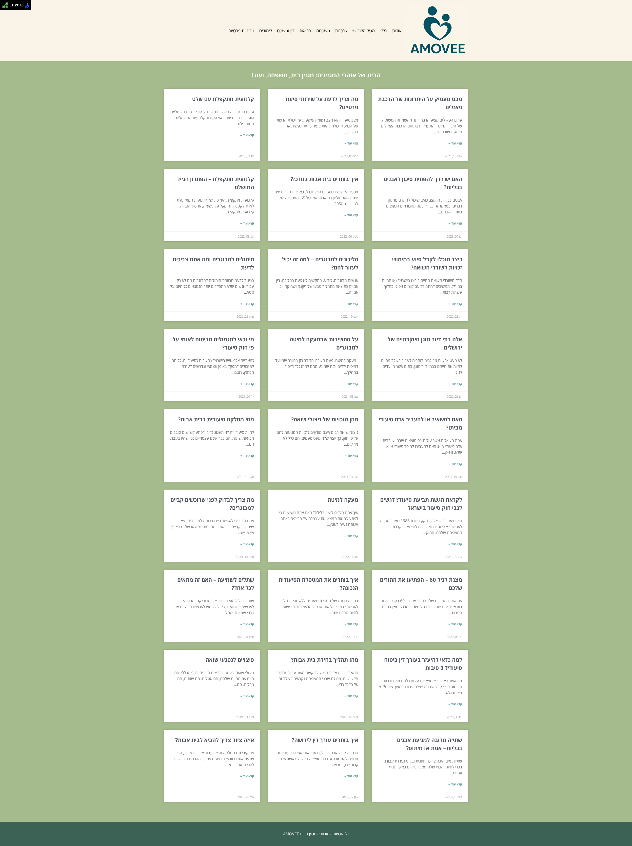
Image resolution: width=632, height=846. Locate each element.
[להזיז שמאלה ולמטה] (3, 6)
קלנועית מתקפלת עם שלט (223, 99)
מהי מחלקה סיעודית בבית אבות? (216, 419)
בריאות (305, 31)
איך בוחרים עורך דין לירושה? (325, 739)
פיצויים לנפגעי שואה (230, 659)
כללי (383, 31)
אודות (396, 31)
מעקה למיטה (343, 499)
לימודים (265, 31)
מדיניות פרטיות (241, 31)
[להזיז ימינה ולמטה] (6, 6)
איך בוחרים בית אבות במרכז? (324, 179)
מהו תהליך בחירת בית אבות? (324, 659)
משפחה (323, 31)
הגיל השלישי (363, 31)
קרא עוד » (455, 143)
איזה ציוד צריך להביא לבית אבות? (214, 739)
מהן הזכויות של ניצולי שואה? (324, 419)
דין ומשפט (286, 31)
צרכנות (341, 31)
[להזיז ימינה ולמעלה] (6, 3)
